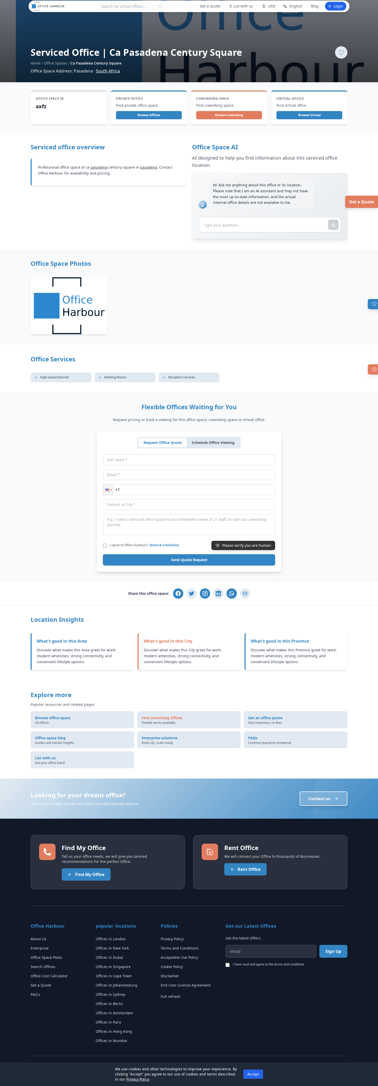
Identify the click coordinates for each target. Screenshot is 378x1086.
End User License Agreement (186, 985)
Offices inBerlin (109, 1003)
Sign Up (333, 951)
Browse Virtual (309, 115)
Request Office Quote (162, 442)
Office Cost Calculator (49, 975)
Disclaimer (170, 975)
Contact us (319, 798)
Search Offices (43, 966)
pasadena (99, 167)
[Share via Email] (245, 593)
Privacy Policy (172, 938)
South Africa (108, 71)
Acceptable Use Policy (179, 957)
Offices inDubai (109, 957)
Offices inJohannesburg (116, 985)
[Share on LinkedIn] (218, 593)
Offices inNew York (112, 948)
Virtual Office (290, 99)
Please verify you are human (246, 545)
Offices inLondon (111, 938)
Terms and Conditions (180, 948)
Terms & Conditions (164, 545)
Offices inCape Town (114, 975)
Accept (253, 1074)
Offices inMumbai (111, 1040)
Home (36, 63)
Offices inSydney (110, 994)
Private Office (129, 99)
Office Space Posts (46, 957)
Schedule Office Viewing (213, 442)
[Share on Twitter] (191, 593)
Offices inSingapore (113, 966)
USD (271, 6)
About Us (38, 938)
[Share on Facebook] (178, 593)
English (296, 6)
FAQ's (35, 994)
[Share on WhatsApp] (232, 593)
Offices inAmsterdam (114, 1012)
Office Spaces (55, 63)
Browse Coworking (229, 115)
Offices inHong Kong (114, 1031)
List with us (243, 6)
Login (338, 6)
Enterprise (40, 948)
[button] (108, 490)
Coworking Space (212, 99)
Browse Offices (149, 115)
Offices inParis (108, 1022)
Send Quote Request (189, 559)
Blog (315, 6)
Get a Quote (361, 202)
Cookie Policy (172, 966)
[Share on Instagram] (205, 593)
